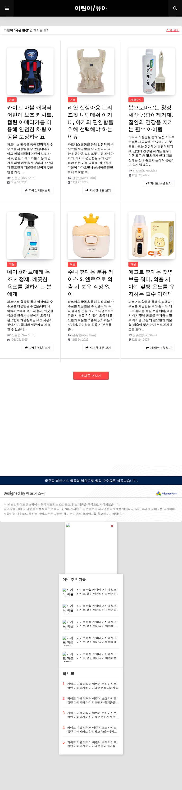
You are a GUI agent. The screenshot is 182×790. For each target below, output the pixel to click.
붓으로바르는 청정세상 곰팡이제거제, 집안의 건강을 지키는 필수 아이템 (150, 118)
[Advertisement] (91, 422)
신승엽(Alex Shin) (23, 178)
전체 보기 (172, 30)
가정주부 (136, 99)
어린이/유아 (91, 8)
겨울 (12, 99)
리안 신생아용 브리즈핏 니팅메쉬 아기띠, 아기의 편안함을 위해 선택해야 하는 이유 (91, 122)
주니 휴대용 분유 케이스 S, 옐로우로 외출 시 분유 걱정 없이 (91, 283)
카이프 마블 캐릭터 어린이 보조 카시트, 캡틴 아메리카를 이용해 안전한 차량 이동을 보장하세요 (30, 122)
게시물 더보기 (91, 376)
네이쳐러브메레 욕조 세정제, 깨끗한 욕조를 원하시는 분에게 (29, 283)
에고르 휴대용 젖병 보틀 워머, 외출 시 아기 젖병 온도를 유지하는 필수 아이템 (151, 283)
